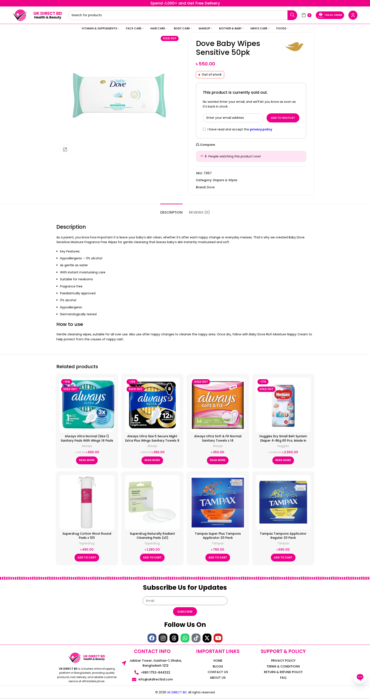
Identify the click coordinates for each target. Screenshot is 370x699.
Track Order (333, 15)
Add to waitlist (283, 118)
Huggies (283, 446)
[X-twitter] (207, 638)
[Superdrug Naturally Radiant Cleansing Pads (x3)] (152, 502)
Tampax (218, 543)
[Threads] (174, 638)
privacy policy (261, 129)
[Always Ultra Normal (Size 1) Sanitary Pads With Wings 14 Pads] (87, 405)
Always (87, 446)
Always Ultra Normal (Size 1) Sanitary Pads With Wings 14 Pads (87, 438)
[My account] (353, 15)
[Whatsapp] (185, 638)
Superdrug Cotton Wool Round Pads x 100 (86, 535)
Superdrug (86, 543)
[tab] (171, 210)
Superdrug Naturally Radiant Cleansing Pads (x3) (152, 535)
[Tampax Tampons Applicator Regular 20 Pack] (283, 502)
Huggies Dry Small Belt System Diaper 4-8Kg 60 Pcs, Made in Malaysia (283, 440)
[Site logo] (20, 15)
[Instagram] (163, 638)
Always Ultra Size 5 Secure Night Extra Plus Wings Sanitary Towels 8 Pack (152, 440)
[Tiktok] (196, 638)
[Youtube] (218, 638)
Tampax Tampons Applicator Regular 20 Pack (283, 535)
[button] (87, 557)
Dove (211, 187)
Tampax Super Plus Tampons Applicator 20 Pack (218, 535)
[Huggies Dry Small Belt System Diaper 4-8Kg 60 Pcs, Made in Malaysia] (283, 405)
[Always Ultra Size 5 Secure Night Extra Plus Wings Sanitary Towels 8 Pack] (152, 405)
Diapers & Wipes (225, 180)
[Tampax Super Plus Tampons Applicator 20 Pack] (218, 502)
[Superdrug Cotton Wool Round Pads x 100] (87, 502)
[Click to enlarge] (65, 149)
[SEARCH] (292, 15)
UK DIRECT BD (177, 692)
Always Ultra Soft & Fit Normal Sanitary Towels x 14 (217, 438)
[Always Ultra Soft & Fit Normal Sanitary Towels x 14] (218, 405)
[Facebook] (152, 638)
